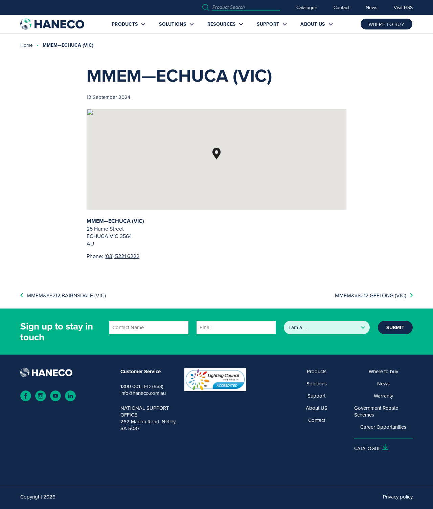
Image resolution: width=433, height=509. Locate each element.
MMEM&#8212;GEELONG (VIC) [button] (370, 295)
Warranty (383, 396)
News (372, 7)
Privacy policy (398, 496)
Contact (341, 7)
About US (312, 24)
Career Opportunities (383, 427)
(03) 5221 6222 (122, 256)
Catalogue (306, 7)
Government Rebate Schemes (376, 411)
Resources (221, 24)
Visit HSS (403, 7)
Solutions (172, 24)
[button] (216, 154)
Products (125, 24)
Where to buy (383, 371)
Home (26, 45)
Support (268, 24)
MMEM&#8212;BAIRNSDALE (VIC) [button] (66, 295)
